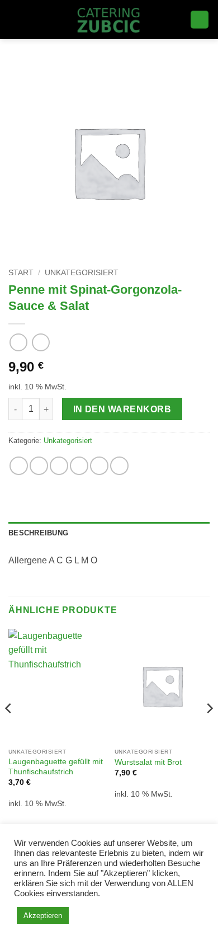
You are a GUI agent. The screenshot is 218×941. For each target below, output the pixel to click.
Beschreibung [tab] (38, 533)
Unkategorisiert (82, 273)
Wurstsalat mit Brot (148, 762)
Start (21, 273)
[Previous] (9, 731)
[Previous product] (40, 342)
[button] (15, 19)
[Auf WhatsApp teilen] (19, 466)
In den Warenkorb (122, 409)
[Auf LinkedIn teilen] (119, 466)
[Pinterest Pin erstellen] (99, 466)
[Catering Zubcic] (109, 19)
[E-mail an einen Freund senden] (79, 466)
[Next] (209, 731)
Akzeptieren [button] (42, 915)
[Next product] (18, 342)
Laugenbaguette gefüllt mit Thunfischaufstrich (55, 766)
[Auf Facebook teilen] (39, 466)
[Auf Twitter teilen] (59, 466)
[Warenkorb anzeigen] (199, 20)
